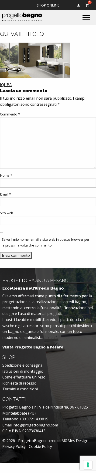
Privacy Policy (14, 446)
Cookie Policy (40, 446)
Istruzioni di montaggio (22, 371)
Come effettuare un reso (23, 377)
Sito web (6, 213)
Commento (10, 114)
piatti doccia (70, 319)
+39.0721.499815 (33, 419)
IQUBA (6, 84)
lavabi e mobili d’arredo (36, 319)
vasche (8, 325)
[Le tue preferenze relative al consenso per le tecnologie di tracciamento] (87, 464)
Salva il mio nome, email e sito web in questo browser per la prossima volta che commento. (45, 242)
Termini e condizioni (20, 389)
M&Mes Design (75, 440)
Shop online (48, 5)
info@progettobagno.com (35, 425)
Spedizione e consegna (22, 365)
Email (5, 194)
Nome (6, 175)
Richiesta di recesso (19, 383)
